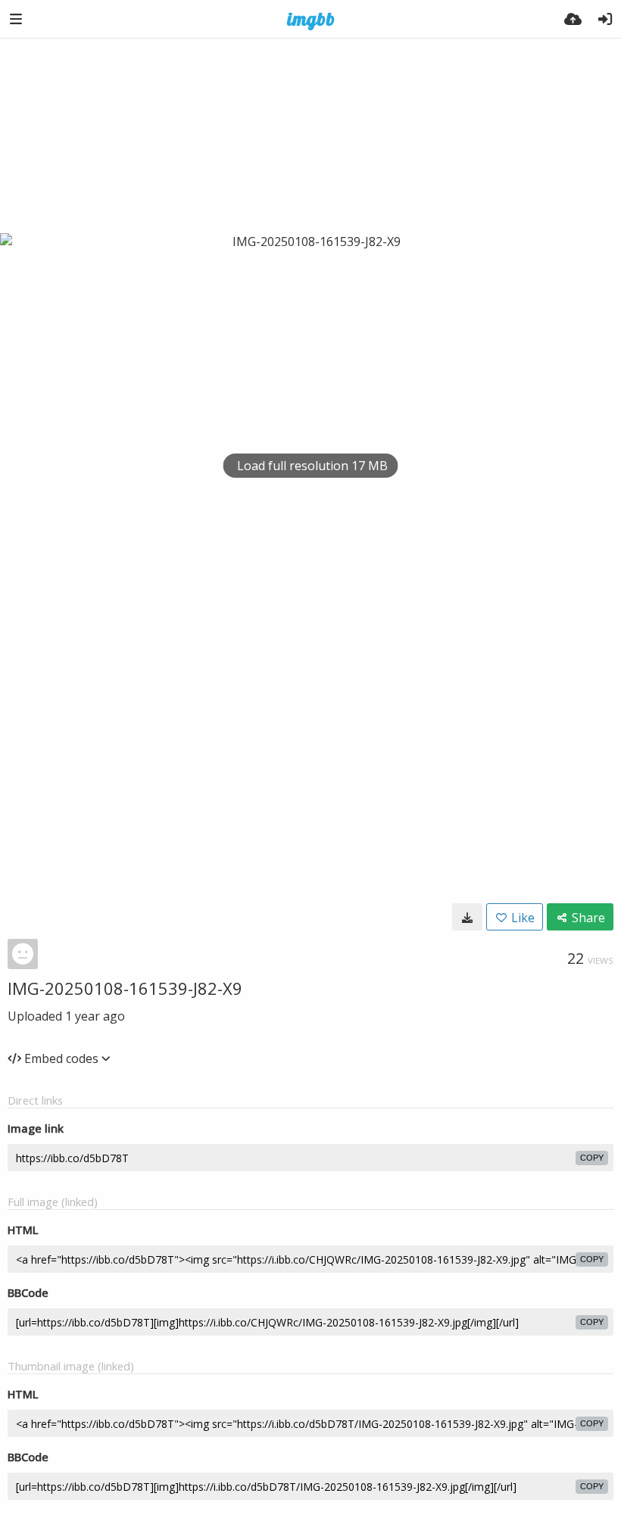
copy (592, 1157)
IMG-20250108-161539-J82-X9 (125, 988)
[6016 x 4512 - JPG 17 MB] (467, 917)
